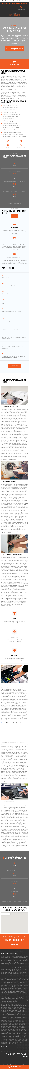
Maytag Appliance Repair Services (14, 4)
